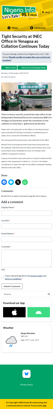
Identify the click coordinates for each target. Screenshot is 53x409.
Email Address (8, 233)
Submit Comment (12, 286)
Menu (15, 27)
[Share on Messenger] (11, 182)
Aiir (44, 405)
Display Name (8, 207)
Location (5, 220)
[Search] (48, 294)
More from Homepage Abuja (34, 67)
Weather (8, 327)
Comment (6, 246)
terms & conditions (13, 279)
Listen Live (40, 27)
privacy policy (36, 275)
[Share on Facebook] (4, 182)
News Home (10, 67)
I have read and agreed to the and (25, 277)
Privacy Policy (26, 384)
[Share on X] (18, 182)
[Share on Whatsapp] (25, 182)
